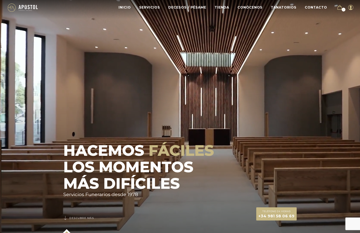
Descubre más (81, 217)
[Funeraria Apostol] (23, 7)
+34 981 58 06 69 (276, 214)
